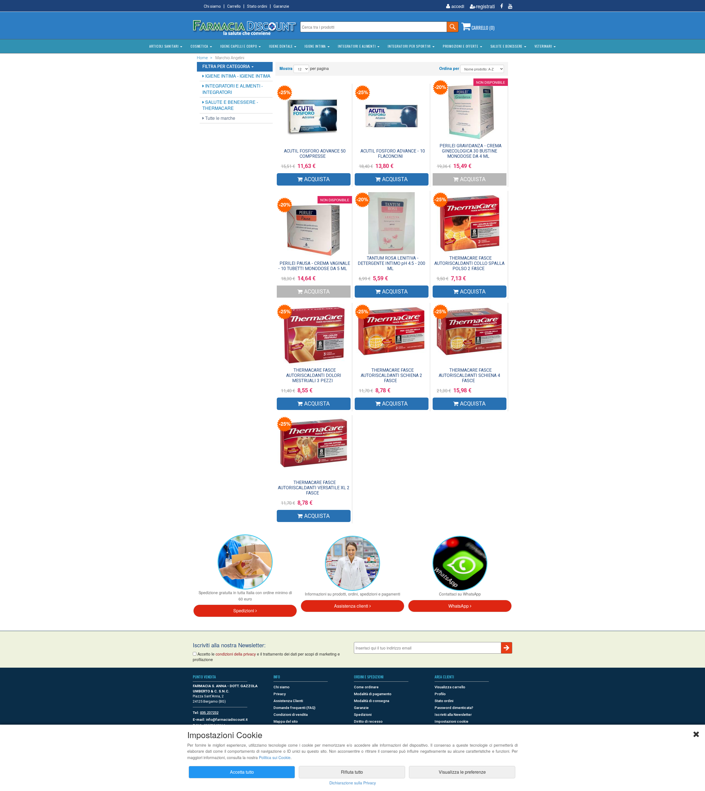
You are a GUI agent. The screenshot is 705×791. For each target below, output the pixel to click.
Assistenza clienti (351, 606)
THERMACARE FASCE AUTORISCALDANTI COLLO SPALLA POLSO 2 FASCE (469, 263)
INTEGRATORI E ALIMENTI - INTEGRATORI (232, 89)
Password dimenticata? (454, 708)
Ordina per (449, 68)
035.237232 (209, 713)
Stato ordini (257, 6)
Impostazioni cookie (451, 721)
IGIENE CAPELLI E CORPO (239, 46)
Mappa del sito (285, 721)
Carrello (234, 6)
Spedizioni (244, 610)
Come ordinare (366, 687)
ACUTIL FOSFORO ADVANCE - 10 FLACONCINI (392, 153)
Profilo (440, 694)
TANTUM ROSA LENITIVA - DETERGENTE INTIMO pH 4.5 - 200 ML (391, 263)
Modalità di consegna (371, 701)
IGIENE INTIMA (316, 46)
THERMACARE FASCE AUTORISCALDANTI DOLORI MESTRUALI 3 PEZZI (313, 375)
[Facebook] (499, 6)
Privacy (279, 694)
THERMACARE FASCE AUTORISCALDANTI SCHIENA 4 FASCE (469, 375)
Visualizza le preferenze (462, 772)
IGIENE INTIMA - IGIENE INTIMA (237, 76)
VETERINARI (544, 46)
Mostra (286, 68)
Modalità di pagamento (372, 694)
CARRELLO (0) (482, 28)
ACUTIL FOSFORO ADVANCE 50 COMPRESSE (315, 153)
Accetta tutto (242, 772)
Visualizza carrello (450, 687)
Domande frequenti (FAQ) (294, 708)
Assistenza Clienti (288, 701)
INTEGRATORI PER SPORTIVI (410, 46)
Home (202, 58)
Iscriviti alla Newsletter (453, 715)
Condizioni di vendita (290, 715)
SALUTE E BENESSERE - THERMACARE (230, 105)
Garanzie (281, 6)
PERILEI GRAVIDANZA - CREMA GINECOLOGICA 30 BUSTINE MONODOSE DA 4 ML (470, 151)
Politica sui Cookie (275, 757)
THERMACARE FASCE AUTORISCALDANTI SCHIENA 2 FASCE (391, 375)
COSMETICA (200, 46)
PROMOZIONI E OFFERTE (461, 46)
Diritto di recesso (368, 721)
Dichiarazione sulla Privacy (352, 782)
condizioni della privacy (236, 654)
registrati (485, 6)
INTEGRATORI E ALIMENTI (357, 46)
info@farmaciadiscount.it (227, 719)
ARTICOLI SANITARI (164, 46)
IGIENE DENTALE (281, 46)
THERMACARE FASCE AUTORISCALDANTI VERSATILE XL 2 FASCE (313, 488)
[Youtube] (508, 6)
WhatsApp (459, 606)
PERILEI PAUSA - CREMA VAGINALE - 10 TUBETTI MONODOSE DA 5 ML (314, 266)
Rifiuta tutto (352, 772)
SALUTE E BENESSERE (507, 46)
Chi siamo (212, 6)
